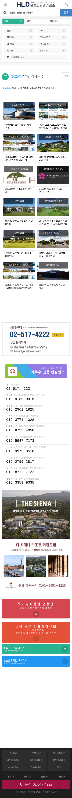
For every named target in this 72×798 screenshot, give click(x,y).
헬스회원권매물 (59, 760)
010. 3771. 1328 (20, 420)
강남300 (19, 44)
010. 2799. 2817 (20, 461)
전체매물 (13, 753)
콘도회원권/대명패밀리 (19, 265)
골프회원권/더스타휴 (19, 169)
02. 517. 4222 (18, 388)
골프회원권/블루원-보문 (53, 233)
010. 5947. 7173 (20, 440)
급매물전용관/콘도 (53, 105)
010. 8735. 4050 (20, 430)
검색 (65, 12)
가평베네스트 (51, 37)
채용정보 (61, 777)
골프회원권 (19, 201)
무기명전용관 (36, 753)
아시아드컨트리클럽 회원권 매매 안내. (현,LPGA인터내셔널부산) (53, 224)
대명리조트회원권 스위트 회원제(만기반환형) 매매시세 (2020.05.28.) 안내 (19, 160)
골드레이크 (51, 51)
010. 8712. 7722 (20, 472)
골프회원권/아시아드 (53, 201)
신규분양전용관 (59, 753)
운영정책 (44, 777)
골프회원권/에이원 (53, 137)
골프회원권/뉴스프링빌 (53, 169)
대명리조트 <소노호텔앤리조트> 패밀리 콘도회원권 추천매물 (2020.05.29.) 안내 (53, 128)
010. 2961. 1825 (20, 409)
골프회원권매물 (13, 760)
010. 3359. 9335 (20, 482)
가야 (51, 31)
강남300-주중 (51, 44)
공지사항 (27, 777)
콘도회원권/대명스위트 (19, 137)
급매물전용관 (36, 767)
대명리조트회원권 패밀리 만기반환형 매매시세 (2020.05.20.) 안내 (19, 288)
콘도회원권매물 (36, 760)
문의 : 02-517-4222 (38, 784)
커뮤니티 (58, 767)
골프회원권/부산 (53, 265)
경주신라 (19, 51)
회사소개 (10, 777)
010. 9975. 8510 (20, 451)
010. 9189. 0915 (20, 399)
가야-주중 (19, 37)
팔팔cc (19, 31)
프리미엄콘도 (13, 767)
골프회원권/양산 (19, 105)
